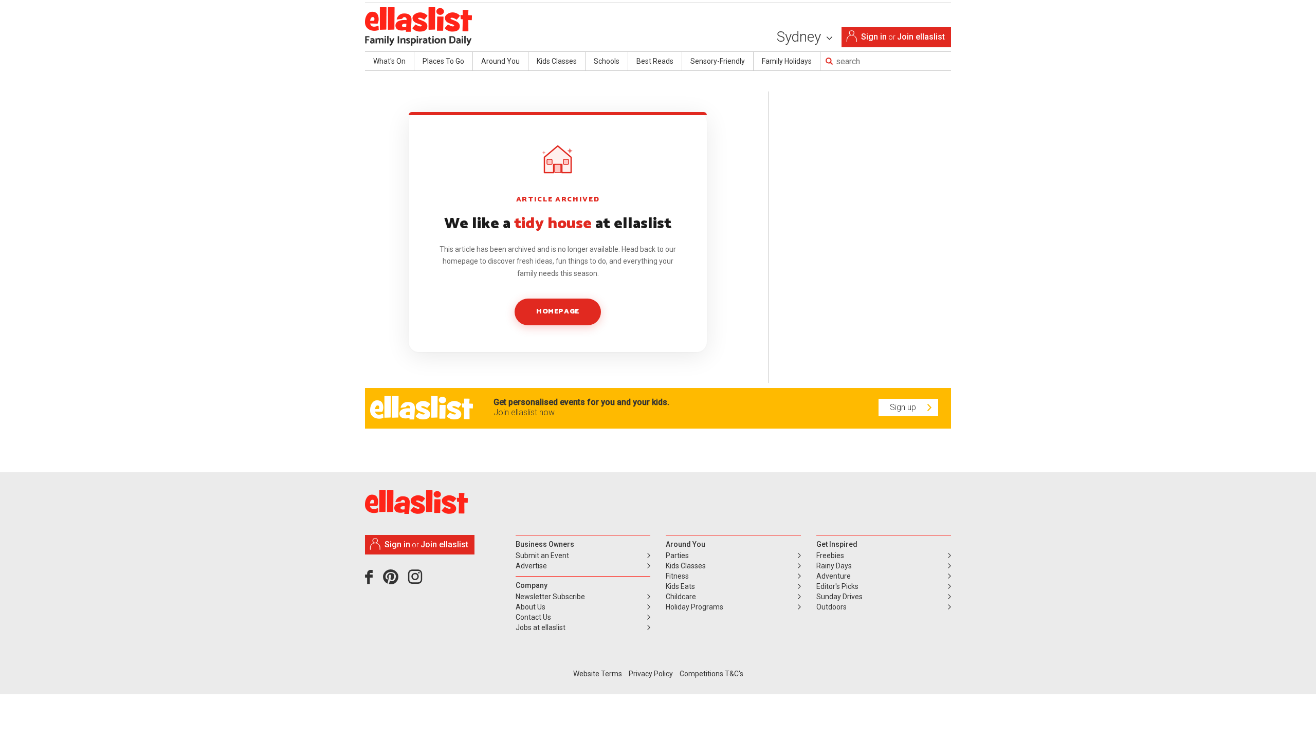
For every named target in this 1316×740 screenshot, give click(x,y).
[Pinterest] (394, 581)
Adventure (833, 576)
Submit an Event (542, 555)
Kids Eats (680, 586)
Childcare (681, 597)
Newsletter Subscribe (550, 597)
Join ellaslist (921, 37)
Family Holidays (787, 61)
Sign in (874, 37)
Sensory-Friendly (717, 61)
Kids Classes (557, 61)
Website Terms (597, 674)
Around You (500, 61)
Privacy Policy (651, 674)
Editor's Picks (837, 586)
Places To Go (443, 61)
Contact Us (533, 617)
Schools (606, 61)
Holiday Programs (694, 607)
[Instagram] (417, 581)
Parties (677, 555)
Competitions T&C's (711, 674)
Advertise (531, 566)
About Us (530, 607)
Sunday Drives (839, 597)
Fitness (677, 576)
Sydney (801, 36)
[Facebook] (371, 581)
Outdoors (831, 607)
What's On (389, 61)
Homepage (557, 312)
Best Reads (654, 61)
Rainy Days (834, 566)
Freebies (830, 555)
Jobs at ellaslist (540, 627)
